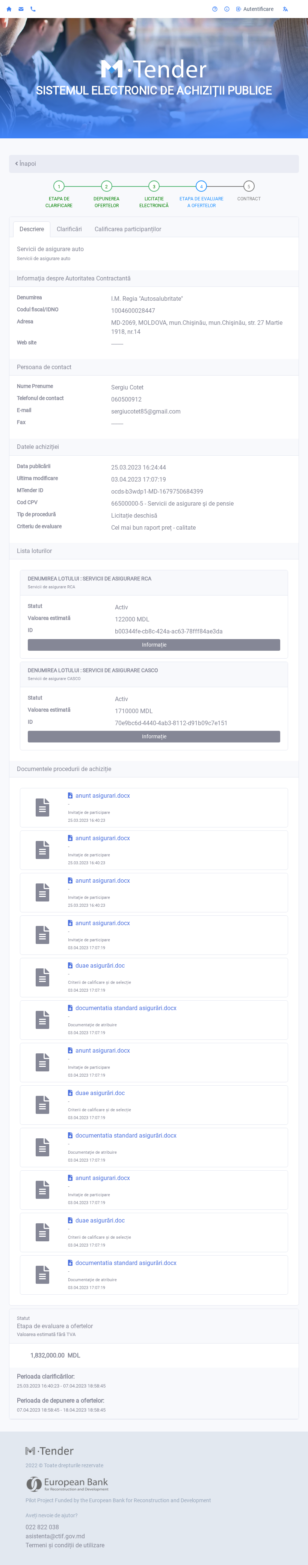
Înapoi (28, 163)
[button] (290, 9)
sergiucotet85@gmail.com (146, 411)
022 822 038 (42, 1527)
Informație (154, 645)
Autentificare (258, 9)
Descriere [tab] (32, 229)
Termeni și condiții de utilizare (65, 1545)
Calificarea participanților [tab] (128, 229)
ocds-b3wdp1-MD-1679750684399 (157, 491)
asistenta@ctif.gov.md (55, 1536)
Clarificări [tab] (69, 229)
